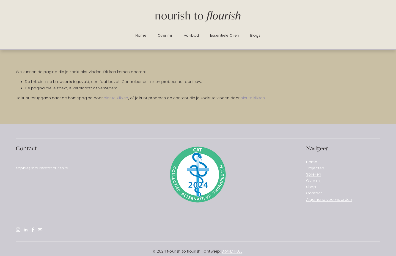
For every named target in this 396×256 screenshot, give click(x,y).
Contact (314, 193)
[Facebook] (32, 229)
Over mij (165, 35)
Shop (311, 187)
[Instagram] (18, 229)
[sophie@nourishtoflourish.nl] (40, 229)
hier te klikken (116, 98)
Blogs (255, 35)
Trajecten (315, 168)
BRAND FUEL (232, 251)
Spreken (313, 174)
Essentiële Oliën (224, 35)
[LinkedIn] (25, 229)
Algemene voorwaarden (329, 199)
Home (140, 35)
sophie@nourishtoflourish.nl (42, 168)
